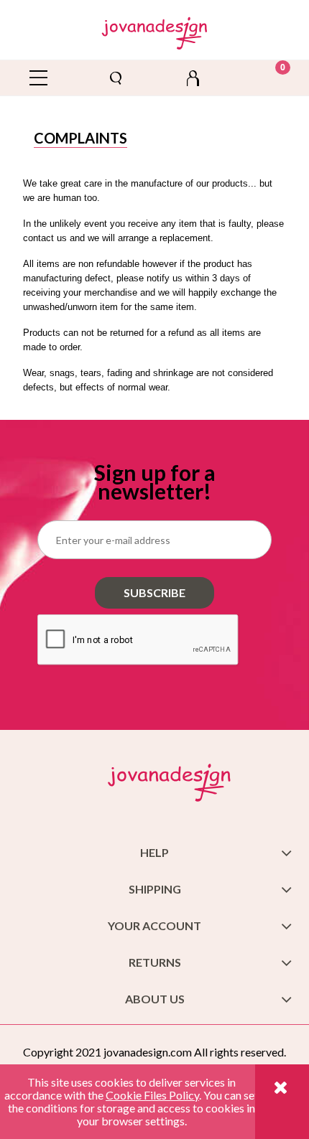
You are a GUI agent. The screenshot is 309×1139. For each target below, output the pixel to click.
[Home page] (154, 30)
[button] (39, 77)
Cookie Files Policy (152, 1095)
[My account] (193, 77)
